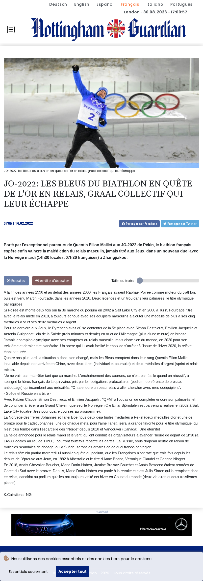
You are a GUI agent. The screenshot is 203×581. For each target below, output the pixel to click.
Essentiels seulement (28, 571)
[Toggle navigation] (11, 29)
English (81, 4)
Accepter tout (72, 571)
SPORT (9, 223)
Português (181, 4)
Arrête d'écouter (54, 280)
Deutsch (58, 4)
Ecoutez (17, 280)
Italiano (155, 4)
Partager (141, 223)
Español (105, 4)
